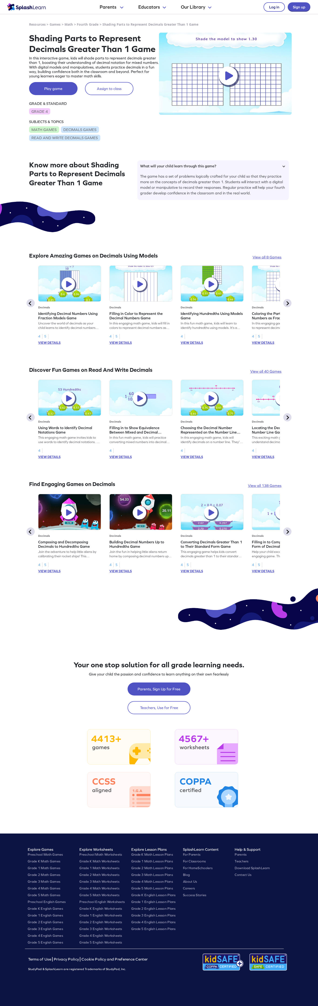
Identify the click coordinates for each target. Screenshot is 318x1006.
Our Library (193, 7)
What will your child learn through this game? (178, 166)
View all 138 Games (264, 485)
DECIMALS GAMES (79, 129)
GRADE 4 (39, 111)
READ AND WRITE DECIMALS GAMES (64, 138)
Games (55, 24)
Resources (37, 24)
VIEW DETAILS (49, 343)
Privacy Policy (66, 959)
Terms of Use (40, 959)
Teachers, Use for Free (159, 708)
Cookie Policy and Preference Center (114, 959)
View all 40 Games (265, 371)
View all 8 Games (267, 257)
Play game (53, 88)
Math (68, 24)
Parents (108, 7)
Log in (274, 7)
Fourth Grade (88, 24)
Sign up (299, 7)
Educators (149, 7)
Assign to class (109, 88)
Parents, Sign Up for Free (159, 689)
